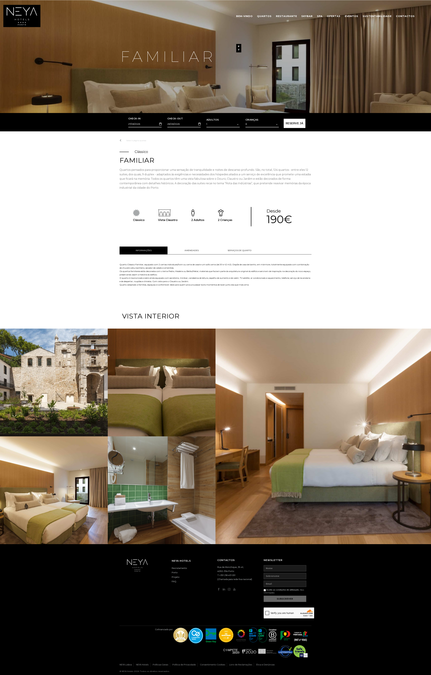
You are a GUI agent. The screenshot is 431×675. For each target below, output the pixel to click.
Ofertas (333, 16)
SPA (320, 16)
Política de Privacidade (184, 664)
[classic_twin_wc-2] (162, 490)
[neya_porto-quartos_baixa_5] (162, 382)
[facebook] (218, 590)
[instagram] (229, 590)
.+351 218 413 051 (227, 575)
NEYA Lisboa (126, 664)
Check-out (175, 118)
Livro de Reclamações (240, 664)
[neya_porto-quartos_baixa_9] (54, 490)
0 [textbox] (246, 124)
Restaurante (286, 16)
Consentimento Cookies (212, 664)
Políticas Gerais (160, 664)
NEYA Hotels (142, 664)
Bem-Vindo (244, 16)
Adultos (212, 119)
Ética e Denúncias (265, 664)
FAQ (174, 581)
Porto (175, 572)
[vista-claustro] (54, 382)
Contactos (405, 16)
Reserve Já (294, 123)
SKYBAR (307, 16)
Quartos (264, 16)
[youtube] (234, 590)
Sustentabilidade (377, 16)
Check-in (134, 118)
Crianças (251, 119)
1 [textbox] (206, 124)
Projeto (175, 577)
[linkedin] (224, 590)
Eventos (351, 16)
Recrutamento (179, 568)
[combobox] (223, 124)
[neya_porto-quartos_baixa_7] (323, 436)
